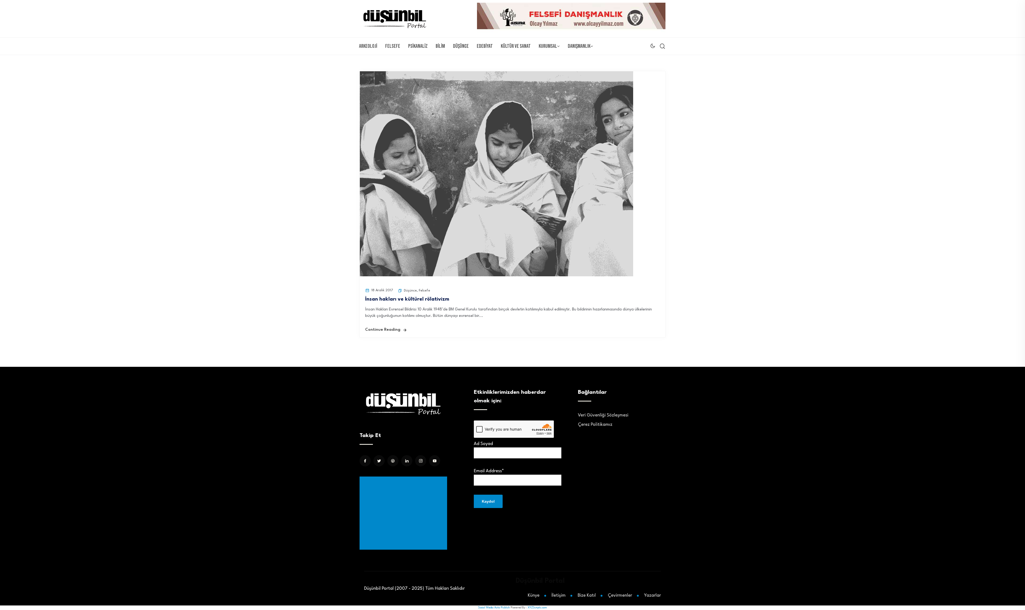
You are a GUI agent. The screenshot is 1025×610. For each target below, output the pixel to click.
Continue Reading (382, 330)
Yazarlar (652, 595)
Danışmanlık (579, 46)
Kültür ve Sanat (516, 46)
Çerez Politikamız (595, 424)
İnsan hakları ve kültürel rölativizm (407, 299)
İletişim (558, 595)
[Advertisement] (404, 513)
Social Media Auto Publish (494, 607)
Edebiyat (485, 46)
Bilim (440, 46)
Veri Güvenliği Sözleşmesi (603, 415)
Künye (533, 595)
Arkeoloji (368, 46)
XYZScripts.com (537, 607)
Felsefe (392, 46)
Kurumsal (548, 46)
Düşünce (461, 46)
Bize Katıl (587, 595)
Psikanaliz (418, 46)
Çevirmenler (620, 595)
